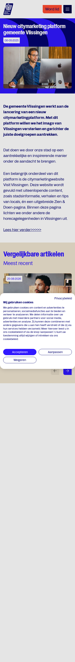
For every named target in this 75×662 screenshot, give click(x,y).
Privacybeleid (63, 298)
